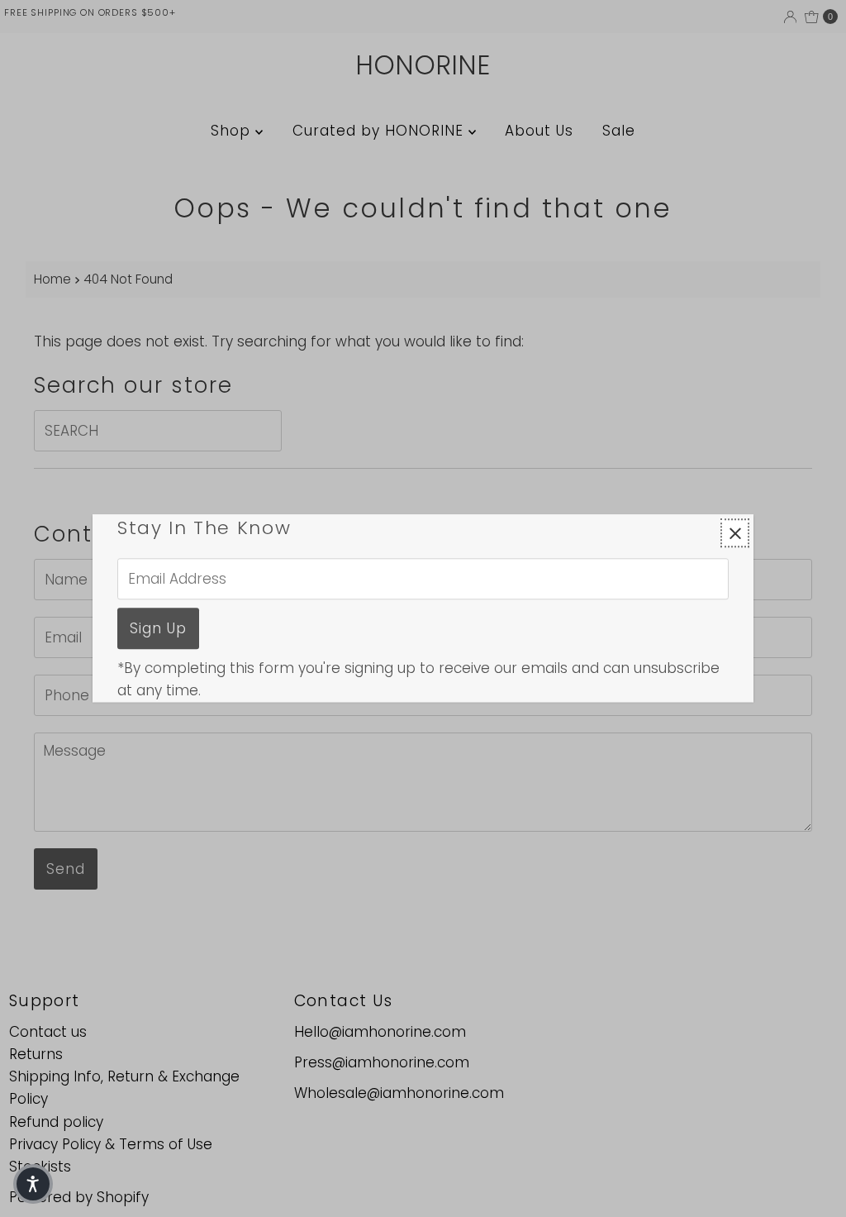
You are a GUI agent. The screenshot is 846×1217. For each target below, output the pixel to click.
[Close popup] (734, 532)
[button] (33, 1184)
